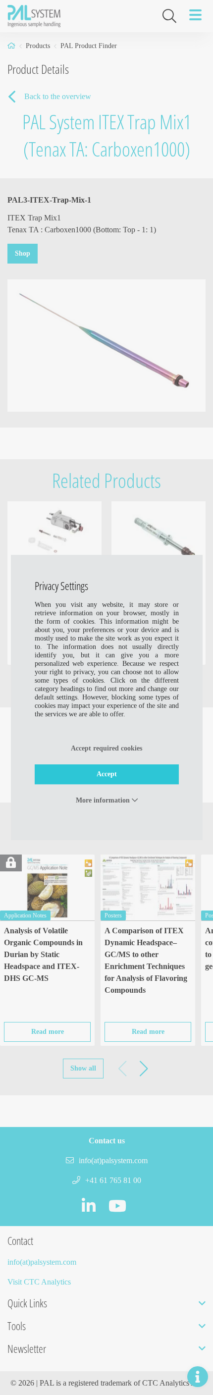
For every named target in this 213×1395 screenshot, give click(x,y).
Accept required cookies (106, 748)
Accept (107, 774)
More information (104, 800)
